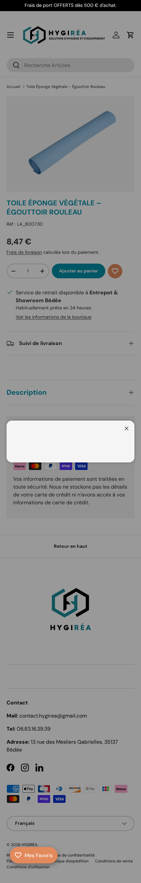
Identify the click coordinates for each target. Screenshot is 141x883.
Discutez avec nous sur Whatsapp (14, 868)
